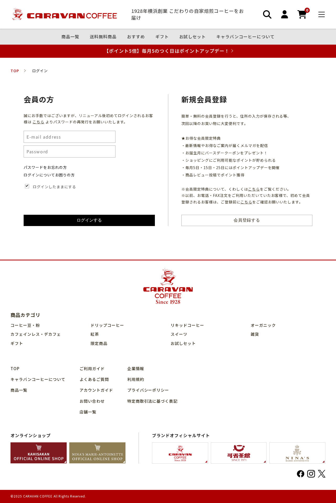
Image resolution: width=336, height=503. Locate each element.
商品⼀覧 (70, 37)
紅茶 (95, 334)
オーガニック (263, 325)
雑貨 (255, 334)
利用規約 (135, 379)
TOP (14, 368)
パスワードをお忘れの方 (45, 167)
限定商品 (99, 343)
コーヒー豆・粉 (25, 325)
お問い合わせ (92, 401)
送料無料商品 (103, 37)
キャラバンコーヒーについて (245, 37)
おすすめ (136, 37)
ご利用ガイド (92, 368)
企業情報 (135, 368)
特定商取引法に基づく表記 (152, 401)
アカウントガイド (96, 390)
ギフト (162, 37)
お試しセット (192, 37)
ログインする (89, 220)
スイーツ (179, 334)
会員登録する (247, 220)
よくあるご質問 (94, 379)
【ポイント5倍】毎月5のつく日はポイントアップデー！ (166, 51)
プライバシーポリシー (148, 390)
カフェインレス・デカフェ (35, 334)
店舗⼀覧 (88, 412)
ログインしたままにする (54, 186)
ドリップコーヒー (107, 325)
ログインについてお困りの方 (49, 174)
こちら (38, 121)
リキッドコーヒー (187, 325)
